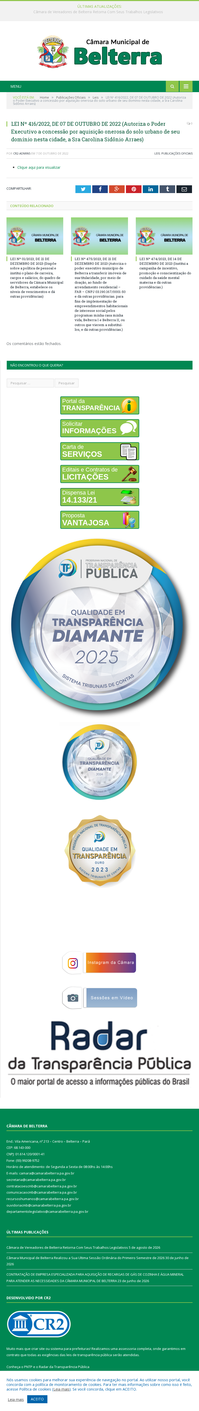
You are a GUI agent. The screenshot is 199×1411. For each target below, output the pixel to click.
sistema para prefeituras (70, 1348)
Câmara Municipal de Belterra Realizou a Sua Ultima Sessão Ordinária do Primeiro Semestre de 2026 (98, 12)
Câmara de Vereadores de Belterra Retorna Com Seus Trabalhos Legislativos (67, 1247)
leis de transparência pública (89, 1355)
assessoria (127, 1348)
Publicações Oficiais (177, 153)
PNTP (28, 1366)
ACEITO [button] (37, 1399)
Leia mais (61, 1389)
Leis (157, 153)
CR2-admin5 (21, 153)
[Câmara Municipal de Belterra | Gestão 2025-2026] (99, 51)
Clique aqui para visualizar (38, 167)
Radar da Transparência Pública (64, 1366)
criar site (38, 1348)
